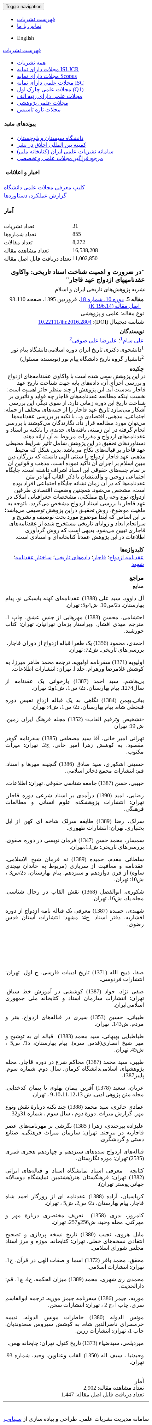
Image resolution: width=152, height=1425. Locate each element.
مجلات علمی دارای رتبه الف (49, 96)
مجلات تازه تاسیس (39, 109)
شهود (137, 564)
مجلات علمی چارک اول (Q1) (50, 89)
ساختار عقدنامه (33, 557)
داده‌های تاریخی (72, 557)
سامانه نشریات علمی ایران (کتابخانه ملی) (65, 151)
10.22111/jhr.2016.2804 (65, 322)
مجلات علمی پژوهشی (42, 103)
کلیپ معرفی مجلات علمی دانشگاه (44, 187)
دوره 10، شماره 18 (102, 299)
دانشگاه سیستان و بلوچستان (50, 138)
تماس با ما (29, 26)
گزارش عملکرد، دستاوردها (35, 196)
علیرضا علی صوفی (94, 340)
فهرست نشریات (36, 19)
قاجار (99, 557)
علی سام (133, 340)
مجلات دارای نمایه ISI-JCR (48, 69)
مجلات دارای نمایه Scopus (47, 76)
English (25, 38)
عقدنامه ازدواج (126, 557)
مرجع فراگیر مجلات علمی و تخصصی (60, 158)
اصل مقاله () (115, 306)
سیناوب (13, 1419)
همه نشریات (31, 63)
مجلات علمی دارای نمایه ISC (50, 83)
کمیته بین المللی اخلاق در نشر (51, 145)
